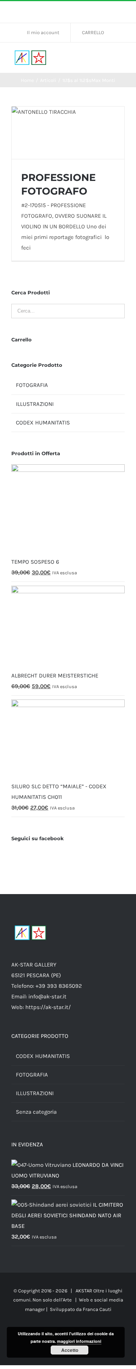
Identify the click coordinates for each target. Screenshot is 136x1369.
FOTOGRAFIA (32, 385)
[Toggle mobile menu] (122, 58)
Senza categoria (36, 1111)
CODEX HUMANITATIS (43, 422)
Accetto (69, 1350)
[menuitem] (46, 32)
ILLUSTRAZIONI (35, 404)
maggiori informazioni (79, 1341)
